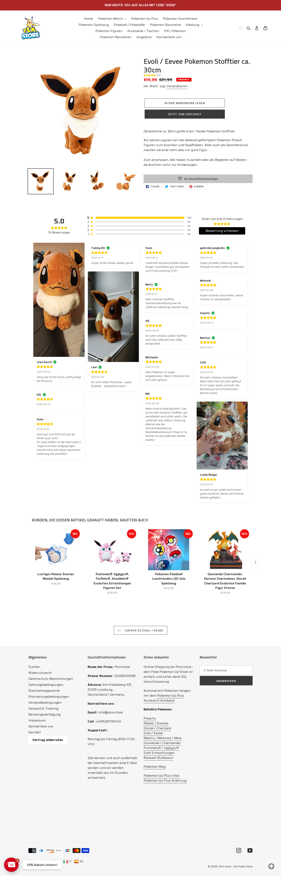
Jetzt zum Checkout (184, 114)
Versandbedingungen (45, 702)
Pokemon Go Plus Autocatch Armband (164, 698)
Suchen (34, 666)
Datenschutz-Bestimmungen (50, 678)
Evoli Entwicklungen (159, 752)
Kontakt (34, 732)
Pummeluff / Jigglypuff (161, 747)
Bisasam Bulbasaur (158, 757)
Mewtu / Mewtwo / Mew (163, 738)
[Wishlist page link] (240, 28)
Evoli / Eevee (153, 733)
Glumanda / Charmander (162, 742)
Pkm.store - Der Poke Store (236, 866)
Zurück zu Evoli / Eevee (143, 630)
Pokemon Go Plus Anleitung (165, 780)
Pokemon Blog (155, 766)
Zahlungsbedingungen (45, 684)
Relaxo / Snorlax (156, 723)
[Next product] (255, 562)
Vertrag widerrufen (48, 739)
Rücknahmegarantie (44, 690)
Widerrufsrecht (40, 672)
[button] (11, 865)
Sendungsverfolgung (44, 714)
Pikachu (150, 718)
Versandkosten (177, 86)
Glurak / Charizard (157, 728)
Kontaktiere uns (40, 726)
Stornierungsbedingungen (48, 696)
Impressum (37, 720)
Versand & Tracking (43, 708)
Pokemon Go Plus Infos (161, 775)
